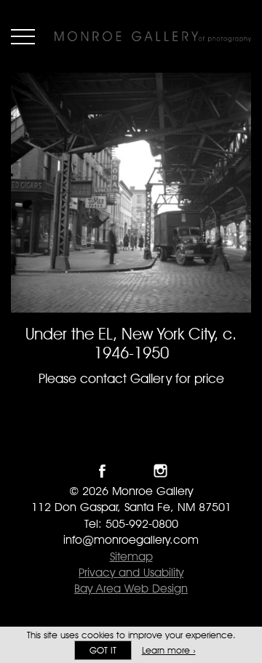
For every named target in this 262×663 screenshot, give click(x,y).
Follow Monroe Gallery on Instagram (160, 470)
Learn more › (169, 650)
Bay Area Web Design (131, 588)
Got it (103, 650)
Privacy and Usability (131, 572)
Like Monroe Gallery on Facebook (102, 470)
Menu (23, 36)
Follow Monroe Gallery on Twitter (131, 470)
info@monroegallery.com (131, 540)
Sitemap (131, 556)
